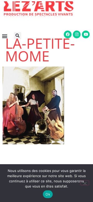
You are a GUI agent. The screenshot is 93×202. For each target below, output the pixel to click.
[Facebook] (68, 34)
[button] (18, 35)
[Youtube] (86, 34)
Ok (47, 194)
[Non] (84, 183)
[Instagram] (77, 34)
